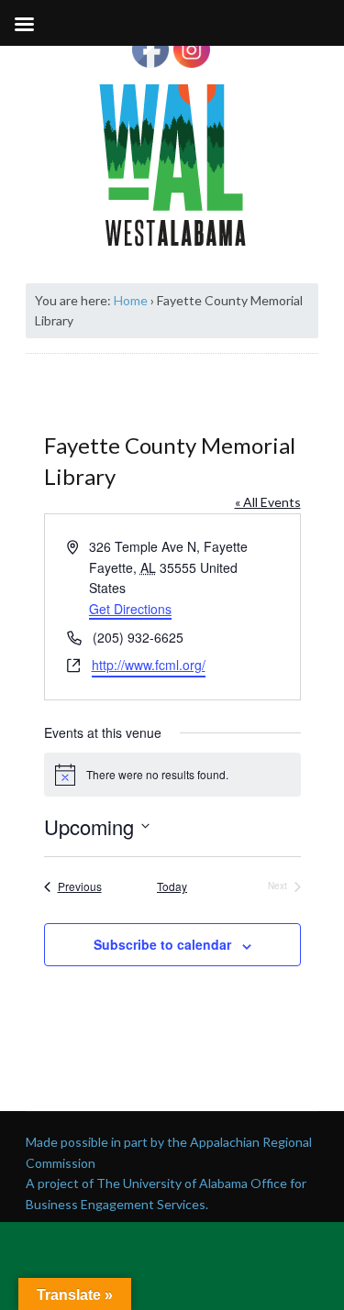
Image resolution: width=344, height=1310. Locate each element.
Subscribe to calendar (162, 944)
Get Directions (130, 609)
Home (131, 300)
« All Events (268, 502)
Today (172, 886)
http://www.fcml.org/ (148, 664)
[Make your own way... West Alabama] (172, 165)
